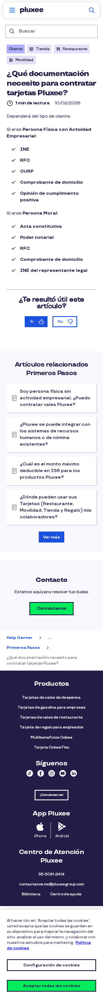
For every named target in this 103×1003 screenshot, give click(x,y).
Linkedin (73, 773)
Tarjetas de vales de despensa (51, 697)
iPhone (40, 836)
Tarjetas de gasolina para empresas (52, 707)
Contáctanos (51, 608)
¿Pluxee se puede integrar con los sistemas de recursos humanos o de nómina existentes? (55, 434)
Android (62, 836)
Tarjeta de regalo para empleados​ (51, 727)
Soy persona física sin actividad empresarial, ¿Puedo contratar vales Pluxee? (55, 398)
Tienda (42, 49)
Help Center (19, 637)
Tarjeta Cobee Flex (51, 747)
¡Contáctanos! (51, 795)
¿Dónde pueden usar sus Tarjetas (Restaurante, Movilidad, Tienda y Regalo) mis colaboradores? (55, 507)
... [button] (49, 637)
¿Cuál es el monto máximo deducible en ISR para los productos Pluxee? (50, 471)
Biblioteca (31, 894)
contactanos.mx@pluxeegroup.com (51, 884)
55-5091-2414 (51, 874)
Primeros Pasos (23, 647)
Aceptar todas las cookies (51, 985)
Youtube (62, 773)
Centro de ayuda (65, 894)
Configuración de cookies (51, 965)
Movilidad (24, 60)
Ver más (51, 537)
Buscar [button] (91, 10)
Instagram (51, 773)
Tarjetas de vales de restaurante (51, 717)
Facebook (40, 773)
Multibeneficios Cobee (51, 737)
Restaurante (75, 49)
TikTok (29, 773)
